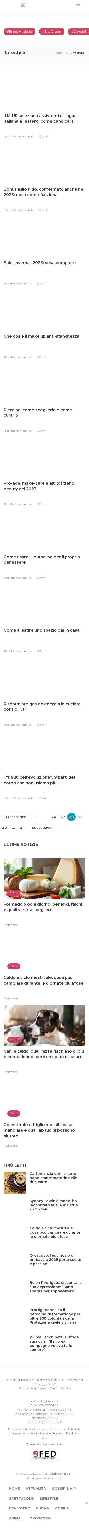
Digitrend (73, 1433)
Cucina (42, 1508)
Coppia (62, 1508)
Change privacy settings (44, 1478)
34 (22, 828)
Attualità (36, 1488)
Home (58, 53)
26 (53, 817)
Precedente (15, 817)
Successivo (42, 828)
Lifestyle (49, 1498)
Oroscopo (40, 1518)
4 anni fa (28, 136)
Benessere (19, 1508)
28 (71, 817)
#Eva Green (51, 31)
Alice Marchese (12, 283)
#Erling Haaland (19, 31)
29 (80, 817)
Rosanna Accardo (13, 136)
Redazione (11, 925)
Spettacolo (21, 1498)
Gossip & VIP (64, 1488)
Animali (16, 1518)
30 (4, 828)
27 (62, 817)
